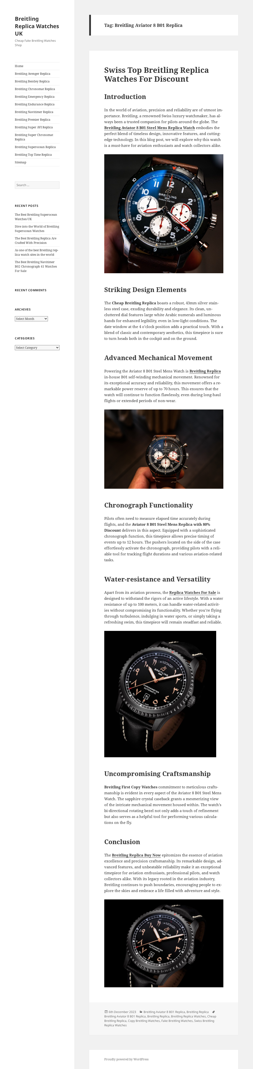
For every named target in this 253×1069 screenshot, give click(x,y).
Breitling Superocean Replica (35, 147)
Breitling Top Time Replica (33, 155)
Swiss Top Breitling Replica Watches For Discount (156, 74)
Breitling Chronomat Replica (35, 89)
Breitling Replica (205, 371)
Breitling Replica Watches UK (37, 26)
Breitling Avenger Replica (32, 74)
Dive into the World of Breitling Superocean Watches (37, 228)
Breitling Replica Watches (188, 1016)
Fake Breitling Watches (177, 1021)
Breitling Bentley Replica (32, 81)
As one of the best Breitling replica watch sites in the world (36, 252)
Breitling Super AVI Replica (34, 127)
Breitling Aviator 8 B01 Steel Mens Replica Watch (149, 127)
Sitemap (20, 162)
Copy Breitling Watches (144, 1021)
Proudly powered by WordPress (126, 1059)
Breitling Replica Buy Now (136, 855)
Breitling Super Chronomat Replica (34, 137)
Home (19, 66)
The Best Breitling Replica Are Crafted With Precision (35, 240)
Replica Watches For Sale (192, 592)
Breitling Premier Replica (32, 119)
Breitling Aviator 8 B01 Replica (164, 1012)
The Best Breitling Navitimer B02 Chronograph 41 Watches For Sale (36, 266)
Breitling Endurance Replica (35, 104)
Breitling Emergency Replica (35, 97)
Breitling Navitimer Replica (34, 112)
